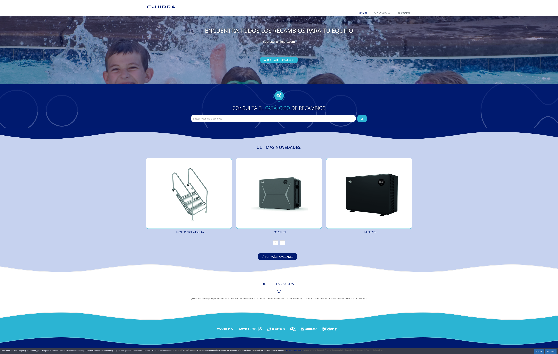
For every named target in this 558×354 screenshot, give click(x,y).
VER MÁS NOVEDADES (279, 257)
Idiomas (405, 12)
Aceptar (539, 351)
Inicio (363, 12)
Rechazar (551, 351)
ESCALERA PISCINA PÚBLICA (190, 232)
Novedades (383, 12)
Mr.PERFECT (280, 232)
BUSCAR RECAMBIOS (280, 60)
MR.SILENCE (370, 232)
